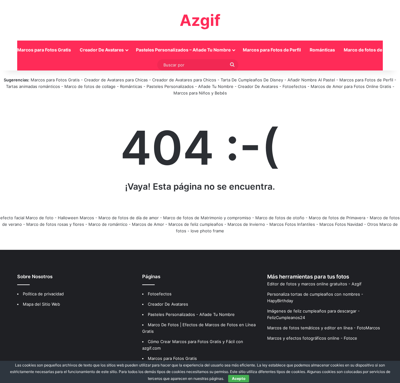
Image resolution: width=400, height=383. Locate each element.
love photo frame (207, 230)
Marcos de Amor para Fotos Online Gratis (351, 86)
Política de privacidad (43, 293)
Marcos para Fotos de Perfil (272, 49)
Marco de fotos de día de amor (128, 217)
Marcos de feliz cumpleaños (195, 224)
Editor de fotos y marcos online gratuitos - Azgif (314, 283)
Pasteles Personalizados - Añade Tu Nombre (190, 86)
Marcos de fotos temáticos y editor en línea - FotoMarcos (323, 327)
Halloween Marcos (76, 217)
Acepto (238, 378)
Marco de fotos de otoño (279, 217)
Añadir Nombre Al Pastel (311, 79)
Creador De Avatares (102, 49)
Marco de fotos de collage (90, 86)
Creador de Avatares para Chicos (184, 79)
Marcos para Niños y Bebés (200, 92)
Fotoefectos (294, 86)
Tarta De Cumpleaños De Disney (252, 79)
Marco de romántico (108, 224)
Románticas (322, 49)
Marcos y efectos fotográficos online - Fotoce (312, 338)
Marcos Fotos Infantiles (292, 224)
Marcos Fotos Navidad (341, 224)
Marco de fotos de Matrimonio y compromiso (207, 217)
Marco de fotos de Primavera (337, 217)
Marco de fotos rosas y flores (55, 224)
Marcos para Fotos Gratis (44, 49)
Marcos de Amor (148, 224)
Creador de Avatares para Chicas (116, 79)
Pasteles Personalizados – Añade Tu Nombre (183, 49)
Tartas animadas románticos (33, 86)
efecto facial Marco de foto (26, 217)
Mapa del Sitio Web (41, 304)
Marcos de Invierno (246, 224)
